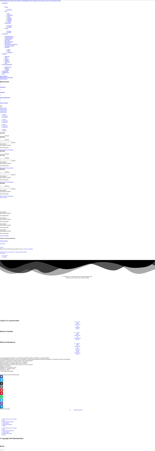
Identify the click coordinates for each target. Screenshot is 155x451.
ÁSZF (3, 420)
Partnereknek (5, 423)
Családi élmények (9, 36)
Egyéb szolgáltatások (7, 64)
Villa (6, 63)
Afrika (6, 7)
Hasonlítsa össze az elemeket (12, 252)
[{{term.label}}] (2, 133)
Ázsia (6, 11)
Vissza (5, 197)
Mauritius (9, 9)
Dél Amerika (8, 23)
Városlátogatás (8, 39)
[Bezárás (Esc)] (0, 449)
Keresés (2, 150)
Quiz (3, 73)
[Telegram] (1, 400)
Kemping (7, 59)
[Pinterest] (1, 393)
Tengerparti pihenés (9, 45)
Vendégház (7, 61)
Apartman (7, 56)
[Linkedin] (1, 406)
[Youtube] (1, 390)
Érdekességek (5, 72)
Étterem (7, 68)
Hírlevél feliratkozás (7, 424)
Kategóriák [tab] (5, 116)
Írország (9, 31)
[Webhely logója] (30, 0)
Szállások (4, 53)
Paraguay (9, 27)
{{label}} (7, 135)
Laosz (8, 16)
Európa (6, 28)
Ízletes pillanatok (9, 41)
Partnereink (5, 71)
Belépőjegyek (8, 67)
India (8, 13)
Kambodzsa (10, 15)
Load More (2, 243)
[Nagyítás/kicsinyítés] (4, 449)
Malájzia (9, 17)
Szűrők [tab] (4, 114)
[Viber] (1, 403)
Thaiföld (9, 20)
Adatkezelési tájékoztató (8, 421)
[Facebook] (1, 376)
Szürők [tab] (4, 129)
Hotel (6, 57)
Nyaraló (7, 60)
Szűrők (1, 108)
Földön (8, 49)
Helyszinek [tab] (5, 122)
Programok (5, 33)
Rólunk (4, 425)
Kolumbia (9, 25)
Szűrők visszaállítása (8, 150)
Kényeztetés (7, 43)
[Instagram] (1, 383)
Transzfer (7, 69)
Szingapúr (9, 19)
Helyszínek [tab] (5, 117)
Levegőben (9, 52)
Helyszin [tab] (4, 131)
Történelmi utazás (9, 37)
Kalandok (7, 47)
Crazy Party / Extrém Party (11, 44)
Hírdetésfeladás (3, 76)
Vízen (8, 51)
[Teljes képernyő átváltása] (2, 449)
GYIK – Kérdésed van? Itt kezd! (9, 419)
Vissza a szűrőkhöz (4, 235)
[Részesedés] (1, 449)
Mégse (25, 252)
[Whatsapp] (1, 396)
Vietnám (9, 21)
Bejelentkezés (3, 77)
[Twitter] (1, 380)
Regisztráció (10, 77)
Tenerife (9, 32)
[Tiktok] (1, 386)
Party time (7, 40)
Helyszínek (5, 3)
